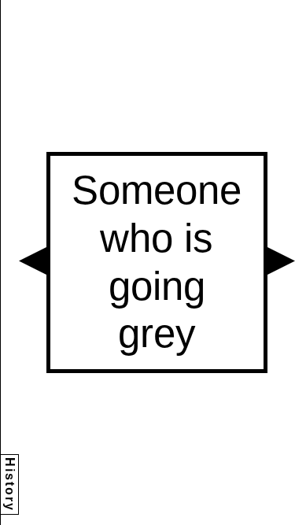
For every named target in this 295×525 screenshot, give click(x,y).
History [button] (10, 484)
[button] (32, 261)
